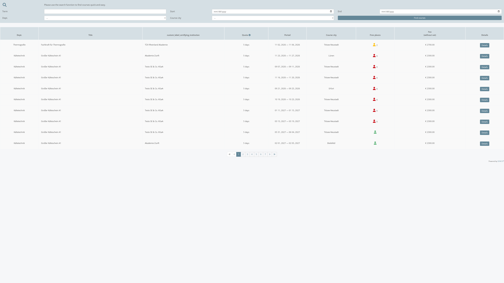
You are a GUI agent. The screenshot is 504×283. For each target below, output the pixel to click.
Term (5, 11)
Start (172, 11)
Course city (175, 18)
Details (485, 45)
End (340, 11)
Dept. (5, 18)
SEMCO (501, 161)
